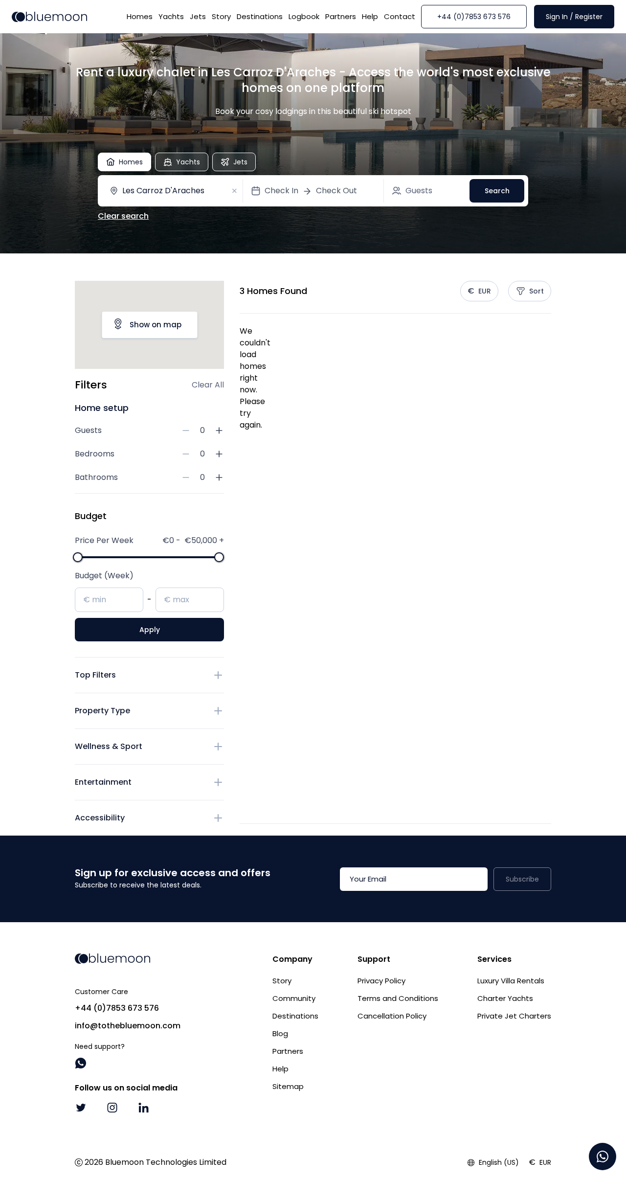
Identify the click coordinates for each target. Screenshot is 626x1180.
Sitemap (288, 1086)
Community (293, 998)
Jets (198, 16)
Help (370, 16)
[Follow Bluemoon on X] (81, 1107)
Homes (140, 16)
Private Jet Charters (514, 1016)
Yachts (171, 16)
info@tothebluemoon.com (127, 1025)
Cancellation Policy (392, 1016)
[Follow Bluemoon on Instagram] (112, 1107)
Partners (340, 16)
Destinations (260, 16)
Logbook (304, 16)
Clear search (123, 216)
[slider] (78, 557)
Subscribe (522, 879)
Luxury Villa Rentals (510, 981)
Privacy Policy (381, 981)
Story (221, 16)
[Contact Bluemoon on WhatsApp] (81, 1063)
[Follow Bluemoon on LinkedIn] (143, 1107)
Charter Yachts (505, 998)
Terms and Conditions (398, 998)
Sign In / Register (574, 17)
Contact (399, 16)
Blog (280, 1033)
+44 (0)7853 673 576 (474, 17)
